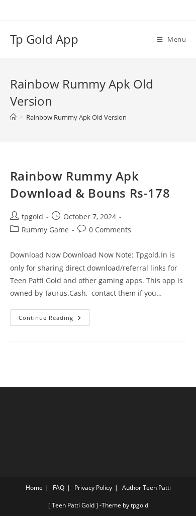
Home (34, 487)
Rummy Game (45, 229)
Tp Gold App (44, 39)
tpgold (32, 216)
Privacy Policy (93, 487)
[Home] (13, 117)
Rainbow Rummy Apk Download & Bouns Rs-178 (90, 184)
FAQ (58, 487)
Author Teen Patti (146, 487)
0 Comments (110, 229)
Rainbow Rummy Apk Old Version (76, 117)
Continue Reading (54, 315)
